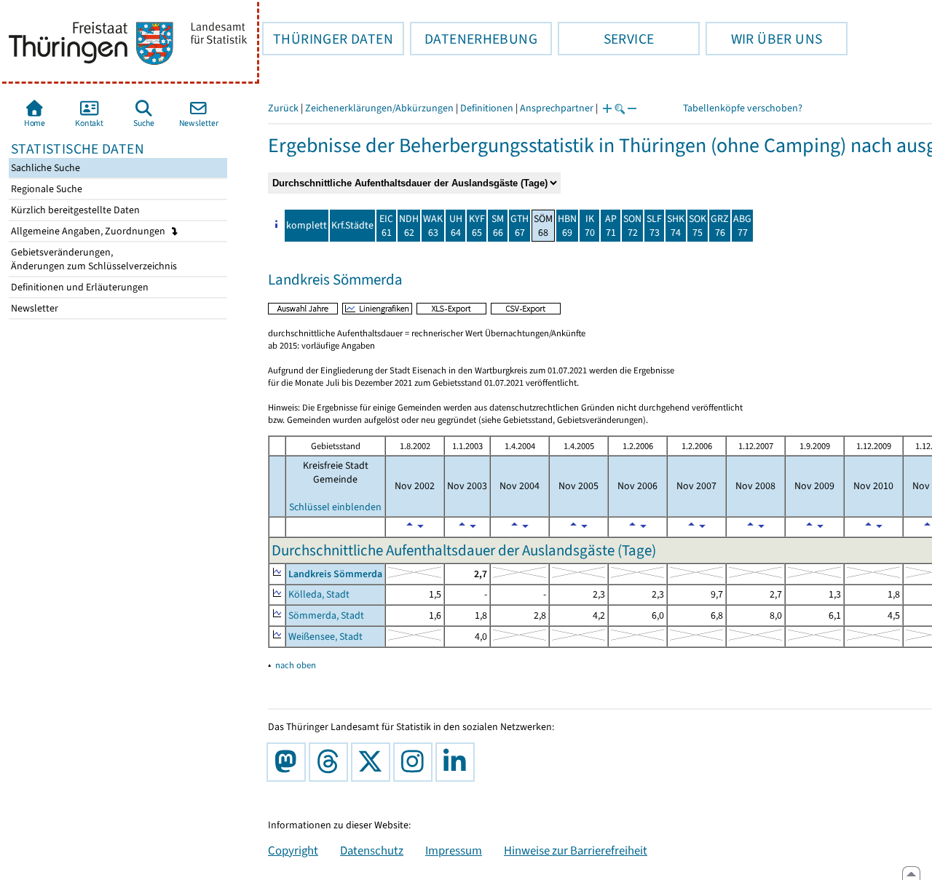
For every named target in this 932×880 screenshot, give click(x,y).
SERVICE (606, 38)
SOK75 (697, 225)
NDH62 (409, 225)
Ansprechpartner (556, 108)
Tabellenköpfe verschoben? (742, 108)
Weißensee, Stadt (325, 636)
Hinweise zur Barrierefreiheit (575, 850)
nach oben (295, 665)
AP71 (611, 225)
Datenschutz (371, 850)
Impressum (453, 850)
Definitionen (486, 108)
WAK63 (433, 225)
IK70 (590, 225)
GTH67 (519, 225)
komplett (306, 225)
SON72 (632, 225)
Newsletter (33, 308)
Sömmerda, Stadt (326, 615)
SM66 (497, 225)
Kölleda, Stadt (319, 594)
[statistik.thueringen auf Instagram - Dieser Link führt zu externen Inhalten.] (416, 762)
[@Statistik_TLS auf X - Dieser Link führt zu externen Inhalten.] (373, 762)
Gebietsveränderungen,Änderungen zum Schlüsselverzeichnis (93, 259)
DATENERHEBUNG (473, 38)
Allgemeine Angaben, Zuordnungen (89, 231)
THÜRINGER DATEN (327, 38)
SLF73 (654, 225)
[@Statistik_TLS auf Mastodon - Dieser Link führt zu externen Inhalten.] (289, 762)
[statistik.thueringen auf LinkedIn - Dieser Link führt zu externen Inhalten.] (458, 762)
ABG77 (742, 225)
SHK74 (675, 225)
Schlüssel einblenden (335, 507)
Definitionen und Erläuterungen (79, 287)
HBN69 (567, 225)
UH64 (455, 225)
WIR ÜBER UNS (764, 38)
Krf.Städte (352, 225)
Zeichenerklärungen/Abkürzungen (379, 108)
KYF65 (477, 225)
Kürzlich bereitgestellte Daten (74, 210)
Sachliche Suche (44, 168)
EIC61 (386, 225)
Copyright (293, 850)
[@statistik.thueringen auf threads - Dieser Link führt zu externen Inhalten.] (331, 762)
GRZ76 (720, 225)
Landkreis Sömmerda (335, 574)
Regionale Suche (45, 189)
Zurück (283, 108)
